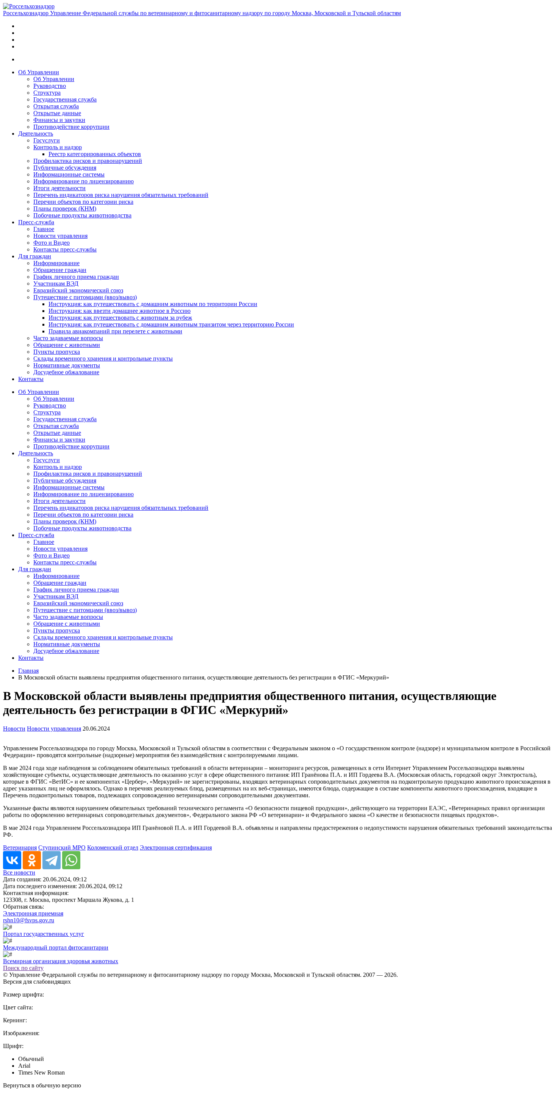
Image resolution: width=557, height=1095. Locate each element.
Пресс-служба (36, 222)
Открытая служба (56, 106)
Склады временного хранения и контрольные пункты (103, 358)
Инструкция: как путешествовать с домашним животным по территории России (153, 304)
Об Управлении (38, 72)
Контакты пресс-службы (65, 249)
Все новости (19, 872)
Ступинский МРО (62, 847)
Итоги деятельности (59, 188)
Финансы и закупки (59, 120)
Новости (14, 728)
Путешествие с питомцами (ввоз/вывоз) (85, 297)
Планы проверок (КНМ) (64, 208)
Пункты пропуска (56, 351)
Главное (43, 229)
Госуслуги (46, 140)
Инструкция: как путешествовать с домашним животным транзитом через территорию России (171, 324)
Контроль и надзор (57, 147)
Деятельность (35, 133)
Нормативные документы (66, 365)
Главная (28, 670)
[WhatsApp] (71, 860)
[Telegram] (51, 860)
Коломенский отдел (112, 847)
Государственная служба (65, 99)
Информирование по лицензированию (83, 181)
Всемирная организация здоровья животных (60, 961)
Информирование (56, 263)
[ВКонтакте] (12, 860)
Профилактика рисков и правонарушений (87, 161)
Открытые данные (57, 113)
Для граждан (34, 256)
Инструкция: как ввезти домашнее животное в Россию (120, 311)
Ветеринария (20, 847)
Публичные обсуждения (64, 167)
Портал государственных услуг (43, 934)
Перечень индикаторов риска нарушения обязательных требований (120, 195)
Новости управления (60, 236)
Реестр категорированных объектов (95, 154)
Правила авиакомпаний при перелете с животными (115, 331)
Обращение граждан (59, 270)
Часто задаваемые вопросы (68, 338)
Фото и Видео (51, 242)
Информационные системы (69, 174)
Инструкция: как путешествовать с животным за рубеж (120, 317)
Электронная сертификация (176, 847)
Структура (47, 92)
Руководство (49, 86)
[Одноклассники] (32, 860)
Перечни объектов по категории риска (83, 201)
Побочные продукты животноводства (82, 215)
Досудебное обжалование (66, 372)
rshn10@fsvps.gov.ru (28, 920)
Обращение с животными (66, 345)
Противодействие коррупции (71, 126)
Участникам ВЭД (55, 283)
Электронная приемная (33, 913)
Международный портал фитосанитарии (55, 947)
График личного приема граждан (76, 276)
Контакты (31, 379)
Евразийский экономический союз (78, 290)
